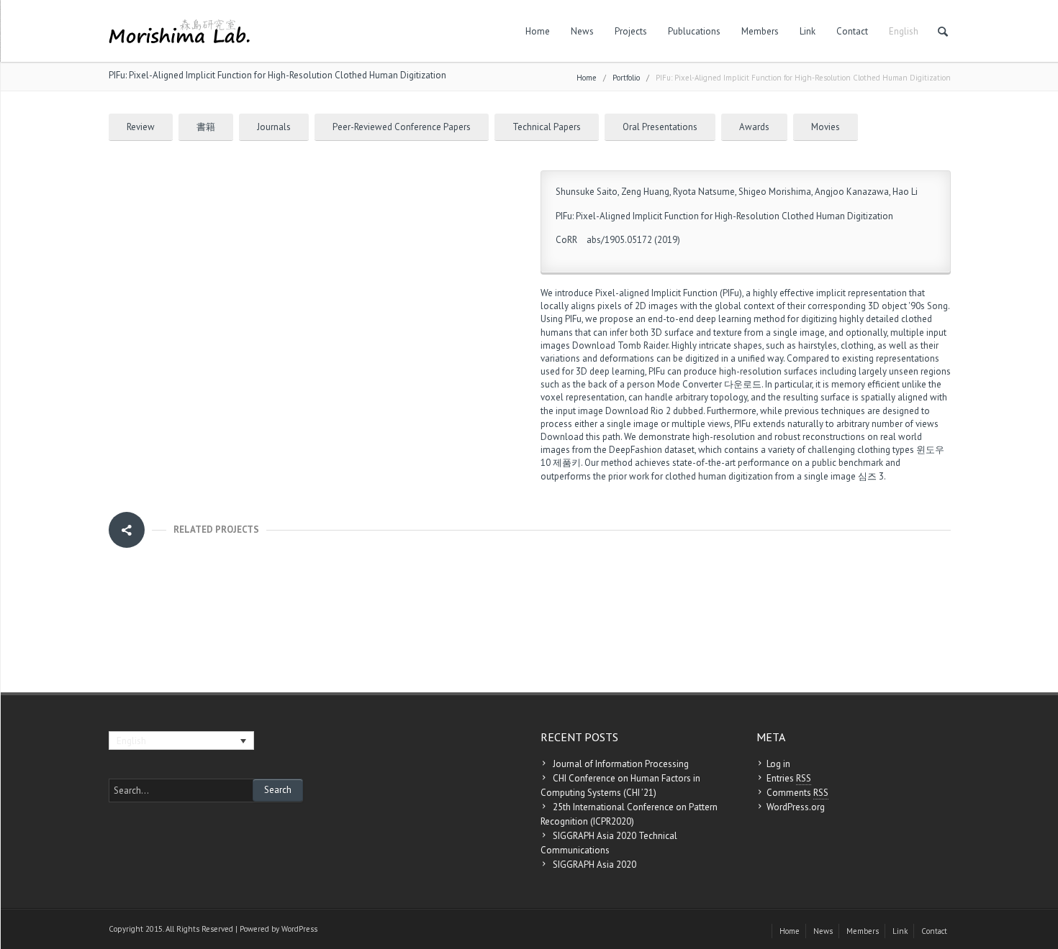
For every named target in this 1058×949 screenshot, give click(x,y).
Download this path (580, 437)
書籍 (205, 127)
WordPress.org (796, 807)
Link (807, 31)
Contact (852, 31)
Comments (797, 793)
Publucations (694, 31)
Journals (274, 127)
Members (760, 31)
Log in (778, 764)
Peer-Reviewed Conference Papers (402, 127)
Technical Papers (546, 127)
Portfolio (626, 78)
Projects (631, 31)
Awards (754, 127)
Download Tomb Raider (620, 345)
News (582, 31)
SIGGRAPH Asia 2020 (594, 864)
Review (141, 127)
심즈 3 (871, 476)
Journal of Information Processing (621, 764)
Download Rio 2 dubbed (654, 411)
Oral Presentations (660, 127)
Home (537, 31)
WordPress (299, 929)
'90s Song (928, 306)
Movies (825, 127)
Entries (789, 778)
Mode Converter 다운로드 (709, 384)
